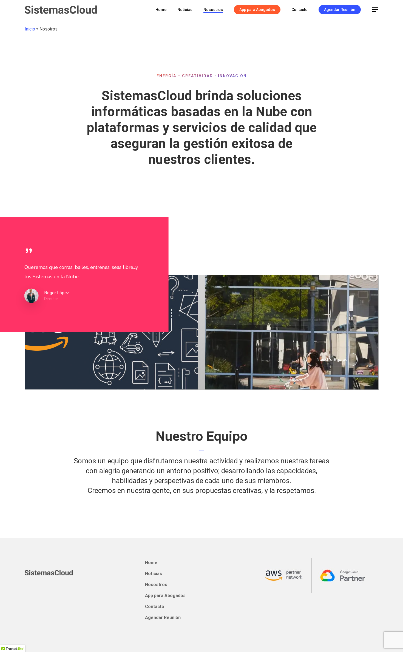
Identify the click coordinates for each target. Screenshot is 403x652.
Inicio (30, 29)
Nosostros (156, 584)
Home (151, 562)
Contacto (154, 606)
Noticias (153, 573)
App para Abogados (165, 595)
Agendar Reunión (163, 617)
